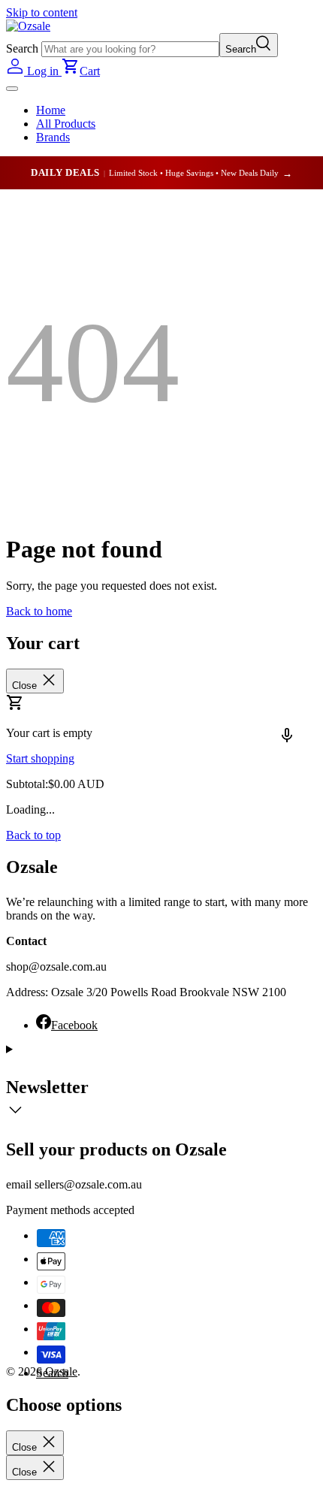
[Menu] (12, 88)
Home (50, 110)
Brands (53, 137)
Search (22, 48)
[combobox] (130, 49)
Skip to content (41, 12)
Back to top (33, 835)
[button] (81, 71)
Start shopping (40, 758)
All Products (65, 123)
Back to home (39, 611)
